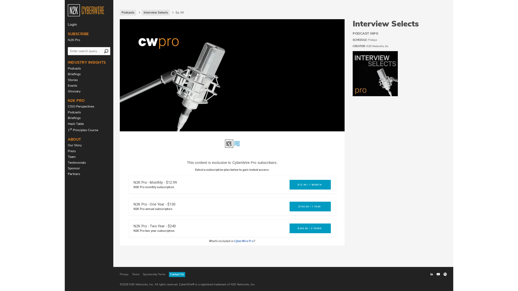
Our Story (75, 145)
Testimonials (77, 162)
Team (72, 157)
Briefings (74, 74)
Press (72, 151)
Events (72, 85)
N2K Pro (74, 40)
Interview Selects (386, 23)
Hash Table (76, 124)
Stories (73, 80)
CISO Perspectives (81, 106)
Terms (135, 274)
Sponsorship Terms (154, 274)
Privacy (124, 274)
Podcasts (74, 68)
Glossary (74, 91)
